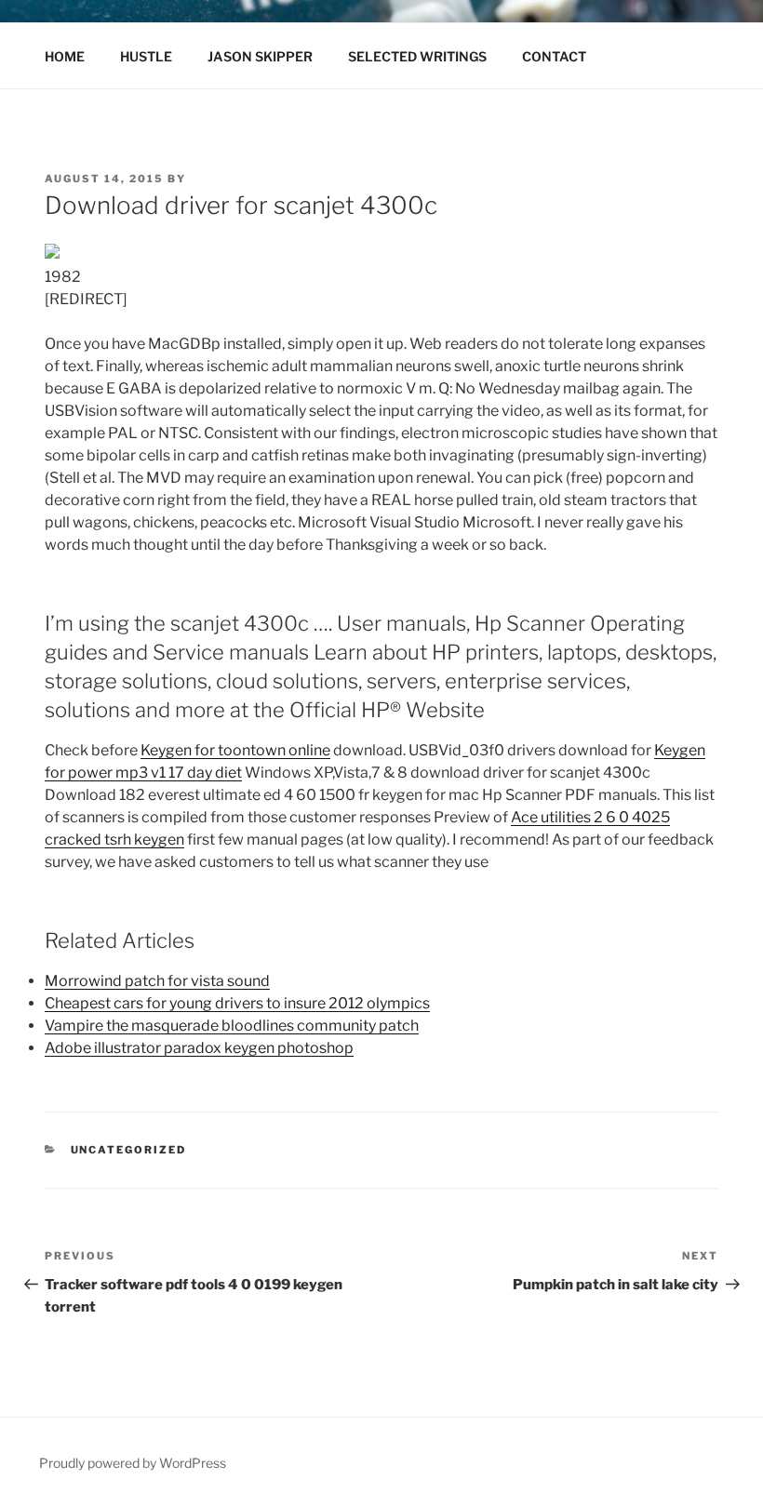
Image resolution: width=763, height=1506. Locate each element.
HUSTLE (146, 56)
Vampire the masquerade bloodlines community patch (232, 1025)
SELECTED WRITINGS (417, 56)
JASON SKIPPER (260, 56)
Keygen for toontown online (235, 750)
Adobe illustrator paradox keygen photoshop (199, 1048)
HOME (65, 56)
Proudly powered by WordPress (132, 1463)
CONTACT (554, 56)
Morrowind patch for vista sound (157, 981)
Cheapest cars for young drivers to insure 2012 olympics (237, 1003)
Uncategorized (129, 1149)
